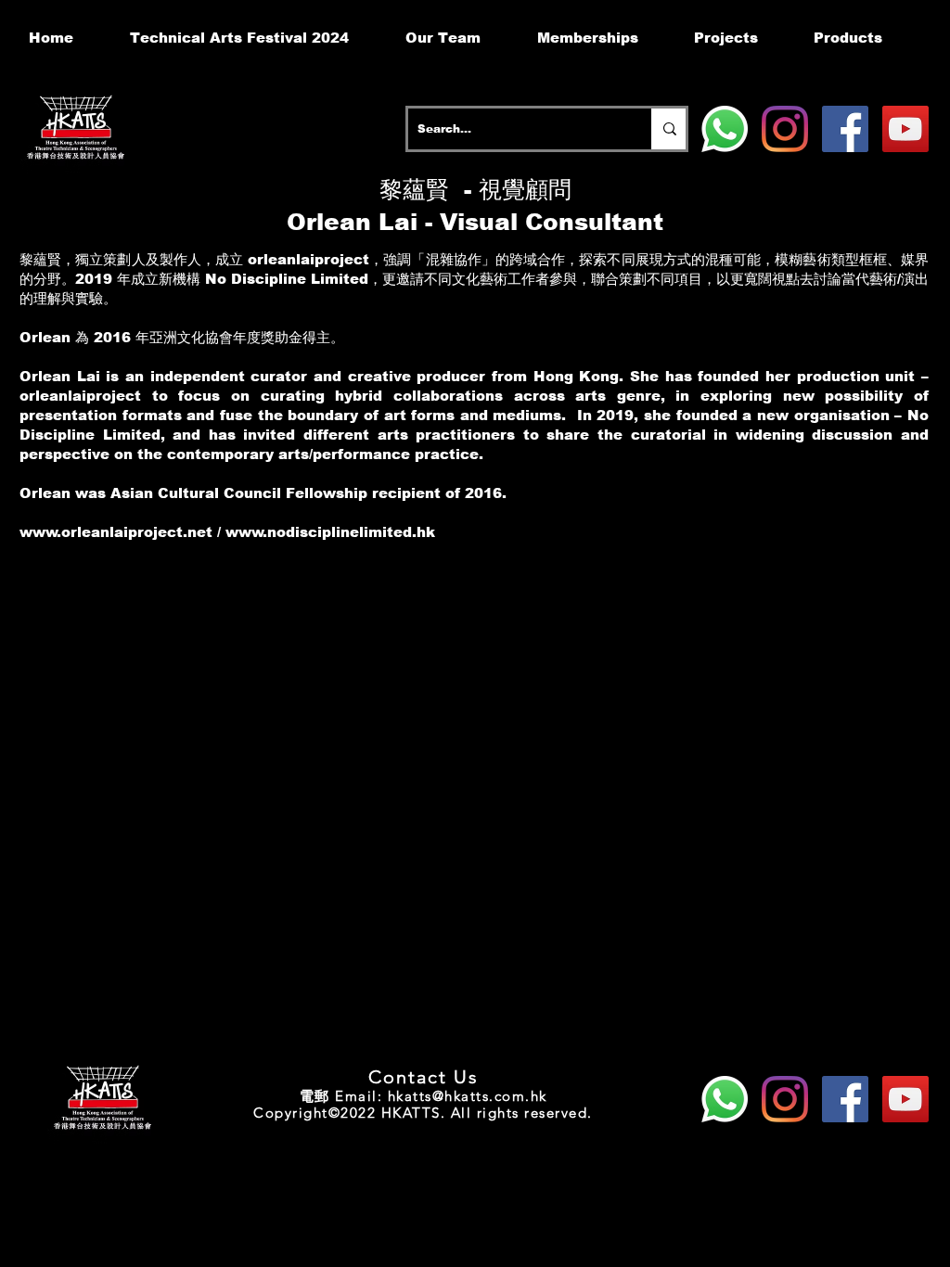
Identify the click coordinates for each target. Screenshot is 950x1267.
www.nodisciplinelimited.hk (330, 532)
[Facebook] (845, 129)
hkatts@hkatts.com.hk (467, 1096)
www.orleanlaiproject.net (115, 532)
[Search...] (668, 129)
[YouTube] (905, 129)
